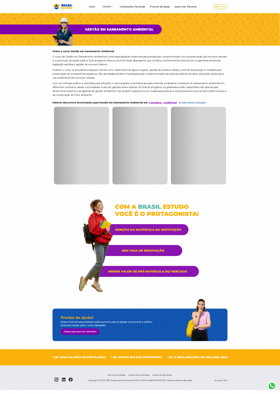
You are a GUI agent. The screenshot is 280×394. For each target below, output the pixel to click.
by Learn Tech (221, 380)
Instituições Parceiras (132, 6)
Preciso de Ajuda (160, 6)
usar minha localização (193, 103)
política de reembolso (162, 375)
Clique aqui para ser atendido (80, 331)
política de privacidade (139, 375)
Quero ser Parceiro (186, 6)
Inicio (92, 6)
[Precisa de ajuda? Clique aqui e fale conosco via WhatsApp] (272, 386)
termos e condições (116, 375)
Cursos (106, 6)
